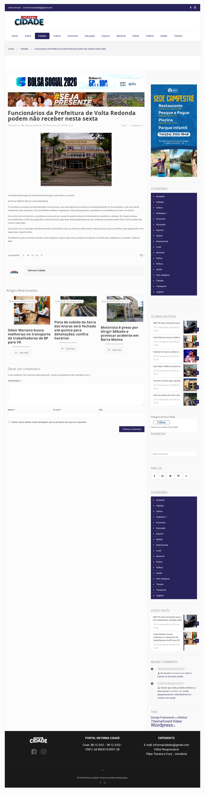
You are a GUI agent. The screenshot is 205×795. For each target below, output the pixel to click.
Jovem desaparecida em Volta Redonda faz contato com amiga (174, 694)
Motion (182, 717)
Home (11, 49)
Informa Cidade (32, 125)
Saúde (159, 269)
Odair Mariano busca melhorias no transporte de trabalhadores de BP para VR (29, 336)
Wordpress (162, 725)
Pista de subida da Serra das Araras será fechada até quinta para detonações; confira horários (75, 330)
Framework (167, 717)
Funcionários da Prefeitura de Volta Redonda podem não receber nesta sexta (70, 49)
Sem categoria (163, 275)
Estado (159, 236)
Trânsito (160, 280)
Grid (176, 718)
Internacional (162, 241)
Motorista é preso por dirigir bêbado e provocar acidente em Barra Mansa (120, 333)
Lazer (158, 247)
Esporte (159, 230)
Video (177, 721)
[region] (76, 82)
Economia (160, 219)
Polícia (159, 258)
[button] (76, 82)
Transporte (161, 286)
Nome (11, 410)
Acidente (160, 196)
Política (159, 264)
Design (155, 717)
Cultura (159, 207)
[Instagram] (195, 7)
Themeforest (161, 721)
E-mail (57, 410)
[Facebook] (190, 7)
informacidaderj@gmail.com (39, 7)
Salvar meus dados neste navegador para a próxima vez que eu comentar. (49, 422)
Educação (160, 224)
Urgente (160, 292)
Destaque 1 (161, 213)
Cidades (24, 49)
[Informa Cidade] (29, 21)
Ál (174, 726)
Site (101, 410)
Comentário (14, 381)
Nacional (160, 252)
